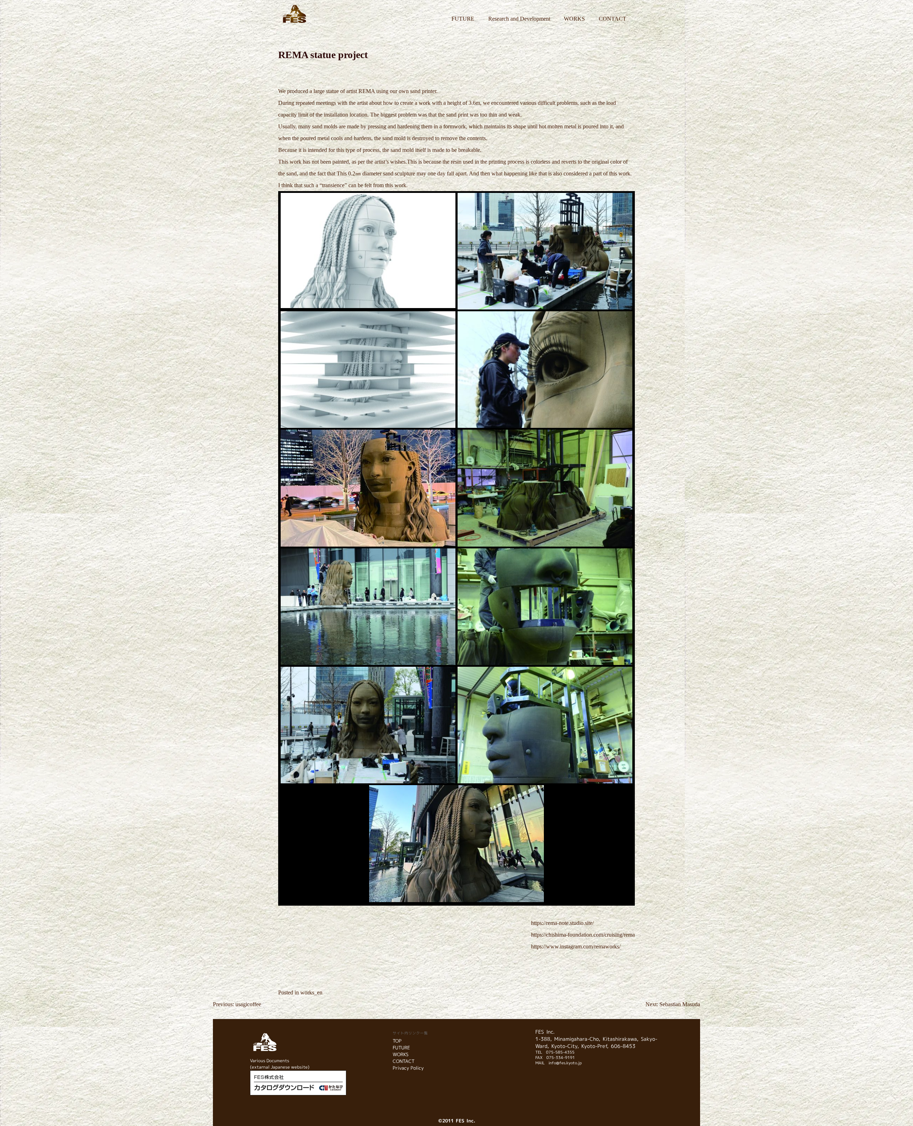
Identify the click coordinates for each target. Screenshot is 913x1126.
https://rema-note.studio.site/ (562, 923)
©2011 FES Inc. (456, 1120)
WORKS (574, 19)
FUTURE (463, 19)
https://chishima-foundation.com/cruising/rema (583, 935)
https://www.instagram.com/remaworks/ (576, 946)
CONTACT (612, 19)
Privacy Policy (408, 1068)
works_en (311, 992)
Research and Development (519, 19)
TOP (397, 1041)
